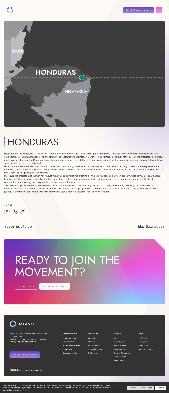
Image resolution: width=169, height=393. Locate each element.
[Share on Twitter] (7, 211)
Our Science (92, 353)
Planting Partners (119, 345)
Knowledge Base (119, 342)
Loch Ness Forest (19, 226)
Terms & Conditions (146, 349)
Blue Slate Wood (150, 226)
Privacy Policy (143, 342)
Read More (26, 390)
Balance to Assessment (71, 345)
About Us (91, 342)
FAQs (115, 338)
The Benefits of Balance (97, 349)
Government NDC (119, 349)
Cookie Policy (143, 338)
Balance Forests (94, 345)
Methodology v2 (119, 360)
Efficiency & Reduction (121, 353)
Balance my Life (69, 342)
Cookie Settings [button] (146, 387)
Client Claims (143, 345)
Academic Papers (119, 357)
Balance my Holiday (70, 353)
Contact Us (92, 338)
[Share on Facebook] (15, 211)
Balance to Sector (69, 338)
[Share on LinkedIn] (22, 211)
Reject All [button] (132, 387)
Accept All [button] (160, 387)
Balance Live (67, 349)
